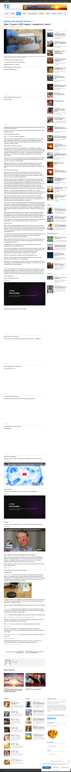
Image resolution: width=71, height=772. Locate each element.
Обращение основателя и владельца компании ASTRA (39, 728)
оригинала (7, 136)
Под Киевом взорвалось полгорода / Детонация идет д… (60, 171)
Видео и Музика (7, 21)
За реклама (40, 1)
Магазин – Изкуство (15, 719)
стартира (9, 624)
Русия (21, 21)
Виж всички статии (17, 660)
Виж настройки (65, 767)
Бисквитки (52, 770)
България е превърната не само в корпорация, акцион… (60, 210)
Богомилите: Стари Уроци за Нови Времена (60, 278)
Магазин (60, 13)
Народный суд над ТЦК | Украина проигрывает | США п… (60, 128)
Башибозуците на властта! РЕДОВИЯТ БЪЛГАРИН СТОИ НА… (60, 155)
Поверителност (57, 770)
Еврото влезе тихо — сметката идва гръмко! (59, 94)
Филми (47, 13)
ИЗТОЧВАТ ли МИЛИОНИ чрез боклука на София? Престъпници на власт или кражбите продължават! (13, 690)
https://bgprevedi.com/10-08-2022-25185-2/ (13, 644)
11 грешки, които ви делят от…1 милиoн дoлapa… (38, 735)
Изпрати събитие (58, 1)
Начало (6, 13)
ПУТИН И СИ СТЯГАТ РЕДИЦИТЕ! (33, 689)
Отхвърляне (55, 767)
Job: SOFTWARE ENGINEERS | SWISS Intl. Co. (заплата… (60, 218)
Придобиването (7, 574)
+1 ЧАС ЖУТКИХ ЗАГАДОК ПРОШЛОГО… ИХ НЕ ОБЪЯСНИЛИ (60, 60)
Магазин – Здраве (15, 744)
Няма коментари (12, 26)
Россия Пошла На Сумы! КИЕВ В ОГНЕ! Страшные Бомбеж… (59, 110)
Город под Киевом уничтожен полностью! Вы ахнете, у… (60, 145)
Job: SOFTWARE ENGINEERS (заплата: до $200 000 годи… (60, 226)
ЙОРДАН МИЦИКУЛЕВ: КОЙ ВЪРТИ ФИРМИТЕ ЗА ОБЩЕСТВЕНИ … (60, 179)
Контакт (33, 1)
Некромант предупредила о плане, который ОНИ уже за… (60, 43)
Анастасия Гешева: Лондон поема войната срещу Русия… (60, 196)
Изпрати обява (51, 1)
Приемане (46, 767)
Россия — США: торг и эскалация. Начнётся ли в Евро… (59, 77)
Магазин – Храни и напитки (17, 760)
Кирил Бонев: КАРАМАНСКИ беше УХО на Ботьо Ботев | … (60, 137)
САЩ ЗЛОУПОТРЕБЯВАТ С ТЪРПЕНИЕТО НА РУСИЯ (60, 35)
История (24, 13)
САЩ (25, 21)
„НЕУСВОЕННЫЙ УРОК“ (59, 101)
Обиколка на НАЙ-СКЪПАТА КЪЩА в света (60, 238)
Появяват (6, 614)
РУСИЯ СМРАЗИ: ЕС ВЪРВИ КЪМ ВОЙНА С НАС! (60, 69)
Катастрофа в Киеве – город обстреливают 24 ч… (60, 188)
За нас (36, 1)
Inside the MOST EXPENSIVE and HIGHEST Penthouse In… (60, 246)
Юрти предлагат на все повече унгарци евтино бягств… (59, 254)
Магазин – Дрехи (15, 751)
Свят (18, 13)
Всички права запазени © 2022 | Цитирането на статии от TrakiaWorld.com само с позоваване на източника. (22, 770)
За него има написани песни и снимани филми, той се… (60, 287)
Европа (13, 21)
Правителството (8, 609)
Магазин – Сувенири (15, 735)
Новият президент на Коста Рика (11, 634)
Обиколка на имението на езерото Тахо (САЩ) (60, 265)
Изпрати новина (45, 1)
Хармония (41, 13)
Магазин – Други (14, 712)
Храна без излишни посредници (15, 703)
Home (5, 17)
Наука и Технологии (32, 13)
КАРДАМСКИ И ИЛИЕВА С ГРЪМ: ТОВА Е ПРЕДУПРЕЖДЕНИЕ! (59, 52)
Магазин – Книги (14, 728)
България (12, 13)
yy (6, 26)
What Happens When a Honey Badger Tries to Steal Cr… (60, 86)
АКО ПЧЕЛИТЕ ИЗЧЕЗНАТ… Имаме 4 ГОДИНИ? (60, 119)
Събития (54, 13)
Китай (17, 21)
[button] (68, 761)
